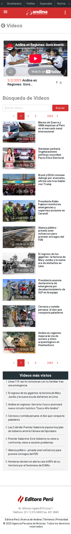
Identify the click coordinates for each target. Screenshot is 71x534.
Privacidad (62, 519)
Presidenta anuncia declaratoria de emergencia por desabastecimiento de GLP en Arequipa (51, 286)
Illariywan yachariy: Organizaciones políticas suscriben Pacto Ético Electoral (51, 153)
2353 (50, 116)
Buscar (60, 108)
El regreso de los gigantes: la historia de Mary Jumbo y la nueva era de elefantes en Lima (52, 260)
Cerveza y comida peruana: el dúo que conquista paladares (50, 309)
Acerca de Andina (31, 519)
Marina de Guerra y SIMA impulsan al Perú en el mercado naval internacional (51, 127)
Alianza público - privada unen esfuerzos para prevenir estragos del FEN (51, 233)
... (43, 116)
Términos (48, 519)
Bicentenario (14, 3)
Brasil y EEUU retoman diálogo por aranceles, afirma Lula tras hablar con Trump (51, 180)
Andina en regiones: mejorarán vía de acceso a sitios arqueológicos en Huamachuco (50, 339)
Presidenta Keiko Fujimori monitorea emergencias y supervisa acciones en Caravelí (51, 207)
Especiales (46, 3)
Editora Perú (12, 519)
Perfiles (31, 3)
